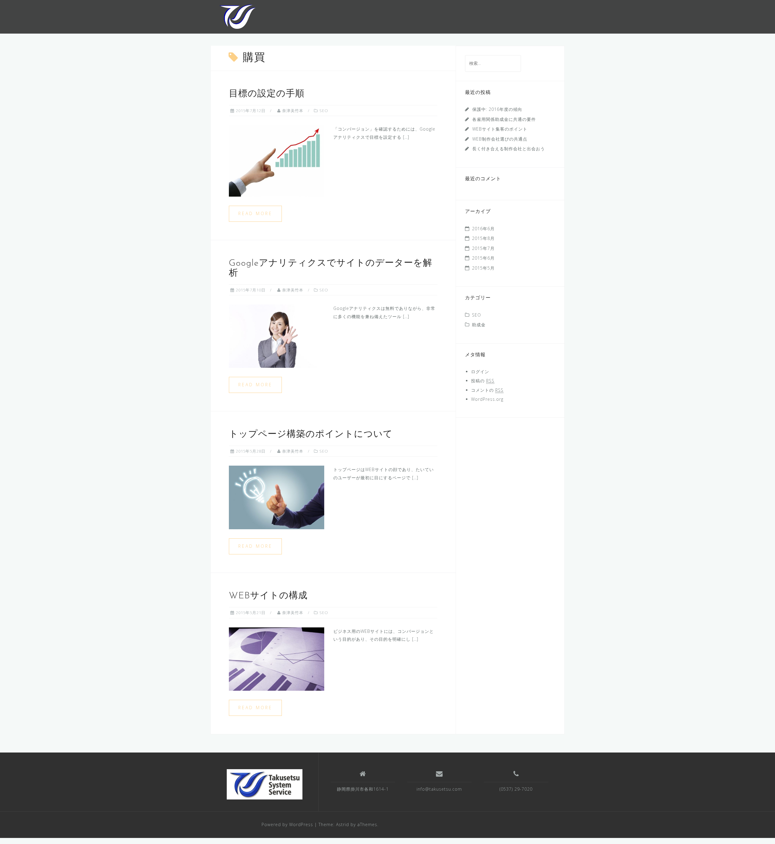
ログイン (480, 371)
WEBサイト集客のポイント (499, 129)
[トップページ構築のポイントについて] (276, 497)
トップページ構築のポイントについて (311, 434)
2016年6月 (483, 228)
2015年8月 (483, 238)
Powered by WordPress (287, 824)
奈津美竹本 (292, 110)
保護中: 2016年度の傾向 (497, 109)
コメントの (487, 390)
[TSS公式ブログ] (237, 16)
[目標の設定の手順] (276, 160)
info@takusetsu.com (439, 789)
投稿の (482, 381)
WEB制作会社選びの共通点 (499, 139)
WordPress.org (487, 399)
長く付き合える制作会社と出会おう (508, 148)
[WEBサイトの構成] (276, 658)
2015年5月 (483, 268)
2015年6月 (483, 258)
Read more (255, 213)
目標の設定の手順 (267, 94)
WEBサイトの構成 (268, 596)
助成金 (479, 324)
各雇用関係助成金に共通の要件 (504, 119)
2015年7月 (483, 248)
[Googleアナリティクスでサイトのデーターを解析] (276, 336)
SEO (323, 110)
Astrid (342, 824)
